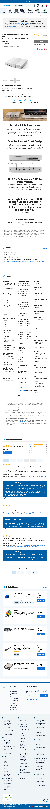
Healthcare (38, 769)
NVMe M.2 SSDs (7, 724)
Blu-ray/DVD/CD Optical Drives (8, 751)
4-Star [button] (30, 446)
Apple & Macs (7, 756)
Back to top (44, 248)
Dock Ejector (22, 739)
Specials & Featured (40, 754)
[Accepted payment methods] (38, 806)
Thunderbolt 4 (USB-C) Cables (26, 753)
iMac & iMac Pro (7, 761)
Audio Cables (22, 769)
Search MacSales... (19, 5)
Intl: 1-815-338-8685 (43, 1)
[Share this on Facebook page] (42, 49)
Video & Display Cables (24, 765)
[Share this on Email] (46, 49)
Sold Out (40, 41)
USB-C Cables (23, 757)
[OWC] (7, 5)
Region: (27, 1)
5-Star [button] (30, 444)
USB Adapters (23, 762)
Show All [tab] (6, 460)
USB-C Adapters (23, 759)
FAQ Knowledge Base (40, 781)
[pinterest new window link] (36, 699)
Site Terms (4, 806)
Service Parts (38, 736)
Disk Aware (22, 738)
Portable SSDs (7, 743)
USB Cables (22, 760)
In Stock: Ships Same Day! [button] (42, 597)
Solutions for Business (41, 758)
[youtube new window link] (31, 699)
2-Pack (21, 602)
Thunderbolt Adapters (24, 754)
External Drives (7, 737)
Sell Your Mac (7, 775)
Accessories (39, 730)
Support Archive (39, 784)
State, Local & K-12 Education (42, 765)
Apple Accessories (8, 774)
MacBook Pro (6, 758)
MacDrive (22, 742)
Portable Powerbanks (24, 729)
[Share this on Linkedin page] (38, 49)
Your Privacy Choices (6, 808)
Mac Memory (22, 777)
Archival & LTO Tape (8, 749)
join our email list (16, 26)
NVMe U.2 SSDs (7, 726)
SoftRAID (22, 747)
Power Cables (23, 730)
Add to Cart (41, 600)
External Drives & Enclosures (23, 23)
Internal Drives (7, 718)
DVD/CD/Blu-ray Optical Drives (8, 731)
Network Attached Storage (9, 746)
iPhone (5, 768)
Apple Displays (7, 772)
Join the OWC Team (14, 703)
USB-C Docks (6, 784)
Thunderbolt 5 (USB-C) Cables (26, 751)
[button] (21, 598)
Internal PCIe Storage (40, 724)
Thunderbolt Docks (8, 780)
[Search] (31, 6)
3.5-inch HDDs (7, 727)
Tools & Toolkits (39, 732)
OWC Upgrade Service (40, 785)
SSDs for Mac (7, 720)
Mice (37, 745)
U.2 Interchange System (40, 723)
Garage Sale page (7, 26)
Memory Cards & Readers (26, 718)
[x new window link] (33, 699)
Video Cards (38, 742)
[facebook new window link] (27, 699)
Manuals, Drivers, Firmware (41, 779)
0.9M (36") (16, 654)
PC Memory (22, 778)
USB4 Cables (22, 756)
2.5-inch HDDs (7, 729)
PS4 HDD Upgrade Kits (8, 734)
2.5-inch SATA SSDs (8, 721)
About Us (12, 689)
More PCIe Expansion (40, 727)
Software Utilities (23, 745)
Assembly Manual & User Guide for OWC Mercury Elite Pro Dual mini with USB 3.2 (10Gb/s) (24, 261)
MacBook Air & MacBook (9, 759)
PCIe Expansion (39, 718)
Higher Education (39, 763)
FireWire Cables (23, 770)
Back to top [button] (44, 440)
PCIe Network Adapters (40, 726)
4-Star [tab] (19, 460)
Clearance (38, 756)
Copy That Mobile (23, 737)
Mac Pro (6, 762)
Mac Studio (6, 764)
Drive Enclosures (7, 753)
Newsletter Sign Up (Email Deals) (41, 752)
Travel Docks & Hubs (8, 783)
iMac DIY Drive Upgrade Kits (9, 733)
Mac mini (6, 765)
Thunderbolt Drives (8, 740)
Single (16, 602)
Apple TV (6, 771)
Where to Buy (12, 696)
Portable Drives (7, 742)
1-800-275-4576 (35, 1)
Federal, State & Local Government (40, 771)
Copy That (22, 735)
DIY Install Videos (13, 691)
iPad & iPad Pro (7, 767)
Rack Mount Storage (8, 748)
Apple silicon (8, 403)
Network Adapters (7, 786)
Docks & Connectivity (9, 778)
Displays (37, 741)
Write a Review (6, 452)
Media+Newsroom (13, 705)
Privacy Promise (13, 707)
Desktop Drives (7, 739)
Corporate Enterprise (40, 762)
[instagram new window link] (29, 699)
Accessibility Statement (14, 698)
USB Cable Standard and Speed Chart (20, 421)
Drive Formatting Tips (40, 782)
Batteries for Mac (23, 726)
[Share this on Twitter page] (40, 49)
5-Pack (26, 602)
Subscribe (44, 695)
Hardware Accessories (40, 733)
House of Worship (39, 766)
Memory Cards (23, 720)
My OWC (21, 744)
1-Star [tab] (40, 460)
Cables (5, 789)
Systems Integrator (40, 768)
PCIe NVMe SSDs (7, 723)
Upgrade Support (40, 774)
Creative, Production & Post (41, 760)
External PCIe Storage (40, 721)
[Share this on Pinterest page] (44, 49)
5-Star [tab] (13, 460)
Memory (22, 774)
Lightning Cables (23, 763)
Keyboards (38, 744)
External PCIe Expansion (41, 720)
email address (30, 695)
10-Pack (32, 602)
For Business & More (17, 1)
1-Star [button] (30, 452)
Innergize (22, 741)
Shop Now (41, 616)
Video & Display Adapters (9, 787)
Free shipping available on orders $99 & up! (7, 1)
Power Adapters (23, 727)
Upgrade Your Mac (39, 776)
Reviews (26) (45, 35)
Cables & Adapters (24, 749)
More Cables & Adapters (25, 772)
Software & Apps (24, 733)
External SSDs (7, 745)
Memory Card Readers (24, 721)
